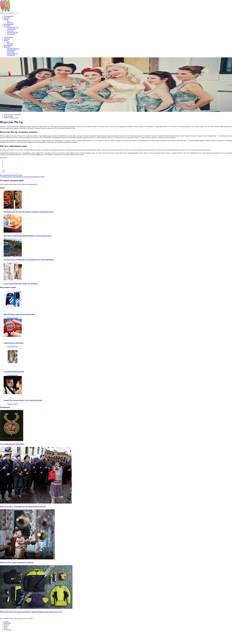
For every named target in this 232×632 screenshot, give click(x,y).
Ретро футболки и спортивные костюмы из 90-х (19, 314)
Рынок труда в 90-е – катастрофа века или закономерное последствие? (23, 506)
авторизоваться (32, 184)
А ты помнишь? (9, 16)
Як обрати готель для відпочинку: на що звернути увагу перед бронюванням (29, 259)
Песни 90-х (10, 31)
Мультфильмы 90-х (13, 27)
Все (8, 21)
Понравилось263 (12, 375)
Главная (6, 621)
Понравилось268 (12, 346)
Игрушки (10, 22)
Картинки (7, 18)
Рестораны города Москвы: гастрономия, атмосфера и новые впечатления (28, 211)
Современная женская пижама (14, 371)
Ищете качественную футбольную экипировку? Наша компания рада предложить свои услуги (31, 612)
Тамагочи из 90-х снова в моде (13, 343)
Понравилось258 (12, 404)
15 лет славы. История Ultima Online (12, 444)
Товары (6, 19)
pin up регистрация (12, 128)
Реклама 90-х (11, 34)
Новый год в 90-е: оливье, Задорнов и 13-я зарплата (17, 562)
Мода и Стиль (14, 117)
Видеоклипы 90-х (12, 32)
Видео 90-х (7, 26)
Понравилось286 (12, 318)
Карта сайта (7, 623)
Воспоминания (8, 24)
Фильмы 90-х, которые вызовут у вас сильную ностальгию (23, 400)
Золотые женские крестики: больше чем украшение (21, 283)
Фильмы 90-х (11, 29)
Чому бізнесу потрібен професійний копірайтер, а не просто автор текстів (27, 235)
